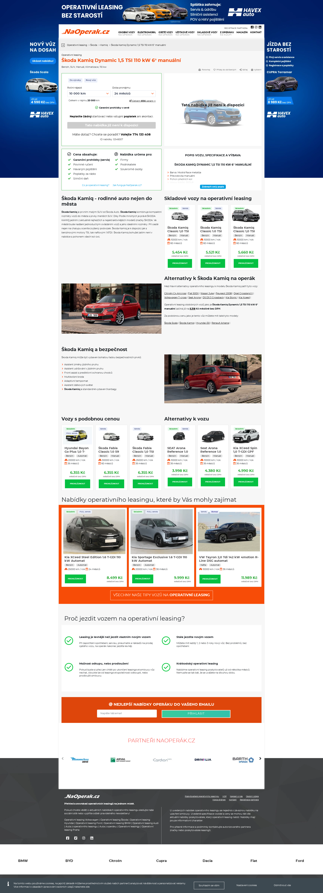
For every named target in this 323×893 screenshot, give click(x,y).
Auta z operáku (107, 827)
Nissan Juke (207, 293)
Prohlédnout (179, 263)
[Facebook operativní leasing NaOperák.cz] (252, 27)
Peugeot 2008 (224, 293)
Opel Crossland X (243, 293)
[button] (260, 760)
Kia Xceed (244, 297)
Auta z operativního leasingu (82, 827)
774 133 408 (142, 134)
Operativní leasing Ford (89, 823)
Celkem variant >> (144, 101)
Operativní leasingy (129, 827)
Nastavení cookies (246, 885)
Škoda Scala (171, 323)
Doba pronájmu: (121, 88)
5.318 (192, 309)
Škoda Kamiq (186, 323)
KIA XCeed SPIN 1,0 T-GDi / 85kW (245, 452)
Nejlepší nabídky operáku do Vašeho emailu (163, 704)
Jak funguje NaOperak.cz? (127, 185)
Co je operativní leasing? (95, 185)
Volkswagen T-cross (175, 297)
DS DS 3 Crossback (213, 297)
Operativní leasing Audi (146, 823)
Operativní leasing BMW (117, 823)
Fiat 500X (193, 293)
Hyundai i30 (203, 323)
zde (88, 887)
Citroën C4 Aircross (175, 293)
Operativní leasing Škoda (114, 820)
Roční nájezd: (74, 88)
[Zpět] (64, 45)
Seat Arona (194, 297)
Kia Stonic (231, 297)
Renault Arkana (220, 323)
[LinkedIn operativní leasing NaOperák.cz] (260, 27)
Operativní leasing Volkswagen (81, 820)
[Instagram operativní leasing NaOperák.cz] (256, 27)
